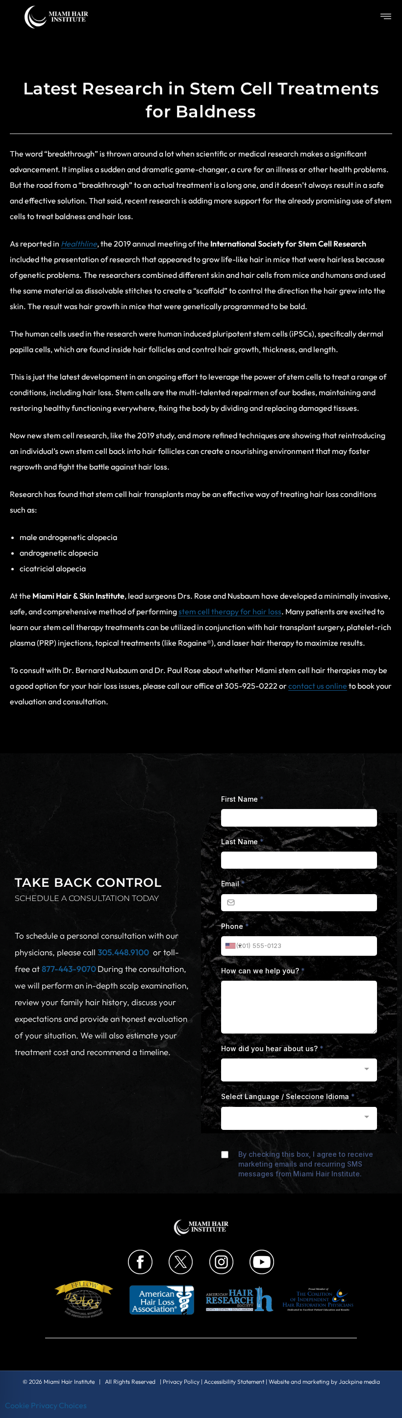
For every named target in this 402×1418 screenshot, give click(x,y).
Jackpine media (359, 1381)
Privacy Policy (181, 1381)
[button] (386, 16)
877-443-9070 (70, 969)
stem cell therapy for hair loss (229, 611)
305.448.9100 (123, 952)
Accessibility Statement (234, 1381)
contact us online (317, 686)
